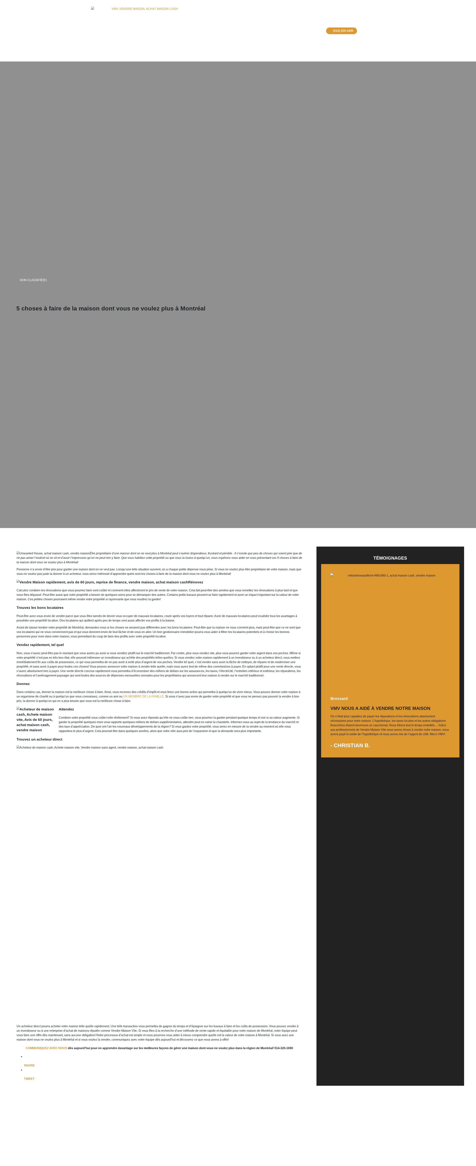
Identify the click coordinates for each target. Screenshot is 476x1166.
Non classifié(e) (33, 280)
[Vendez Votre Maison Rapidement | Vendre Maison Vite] (143, 31)
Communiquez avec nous (46, 1048)
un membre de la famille (143, 696)
